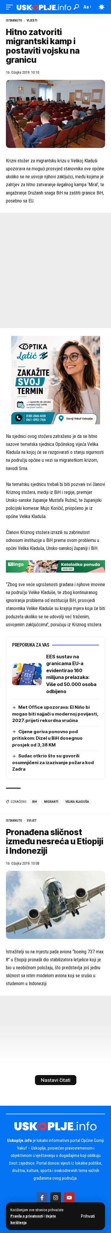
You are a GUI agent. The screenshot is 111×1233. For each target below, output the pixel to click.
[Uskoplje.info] (44, 7)
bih (34, 802)
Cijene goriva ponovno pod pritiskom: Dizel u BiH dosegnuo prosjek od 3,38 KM (47, 738)
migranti (51, 802)
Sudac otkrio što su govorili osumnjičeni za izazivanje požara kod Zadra (53, 762)
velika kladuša (77, 802)
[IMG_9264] (55, 566)
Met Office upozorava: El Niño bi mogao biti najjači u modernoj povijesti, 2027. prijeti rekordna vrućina (55, 713)
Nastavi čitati (55, 1080)
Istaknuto (14, 20)
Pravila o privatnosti (26, 1216)
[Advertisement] (55, 270)
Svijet (31, 820)
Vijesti (32, 20)
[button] (88, 1216)
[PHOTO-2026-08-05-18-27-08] (55, 380)
